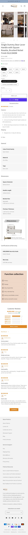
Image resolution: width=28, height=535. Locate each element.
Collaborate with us (7, 429)
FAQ (4, 448)
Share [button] (4, 137)
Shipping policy (14, 531)
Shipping (2, 58)
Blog (4, 436)
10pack (4, 75)
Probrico (9, 529)
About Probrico (6, 423)
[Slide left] (10, 40)
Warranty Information (8, 458)
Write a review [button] (14, 326)
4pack (23, 69)
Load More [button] (14, 409)
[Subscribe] (21, 512)
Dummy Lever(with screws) (9, 81)
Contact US (5, 426)
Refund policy (14, 529)
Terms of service (6, 531)
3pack (17, 69)
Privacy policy (21, 529)
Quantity (3, 87)
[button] (2, 6)
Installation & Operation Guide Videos (11, 477)
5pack (4, 72)
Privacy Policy (6, 461)
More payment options (14, 103)
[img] (4, 335)
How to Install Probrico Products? (11, 470)
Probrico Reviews (7, 439)
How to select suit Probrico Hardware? (12, 474)
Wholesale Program (7, 433)
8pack (17, 72)
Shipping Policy (6, 451)
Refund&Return (6, 455)
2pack (10, 69)
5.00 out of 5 (18, 311)
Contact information (22, 531)
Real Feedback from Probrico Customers (12, 483)
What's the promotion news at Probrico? (12, 480)
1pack (4, 69)
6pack (10, 72)
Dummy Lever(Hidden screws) (10, 84)
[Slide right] (17, 40)
